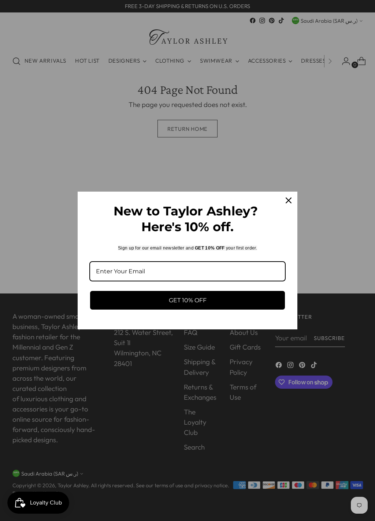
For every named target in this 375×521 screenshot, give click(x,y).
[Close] (288, 200)
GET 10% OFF (188, 300)
